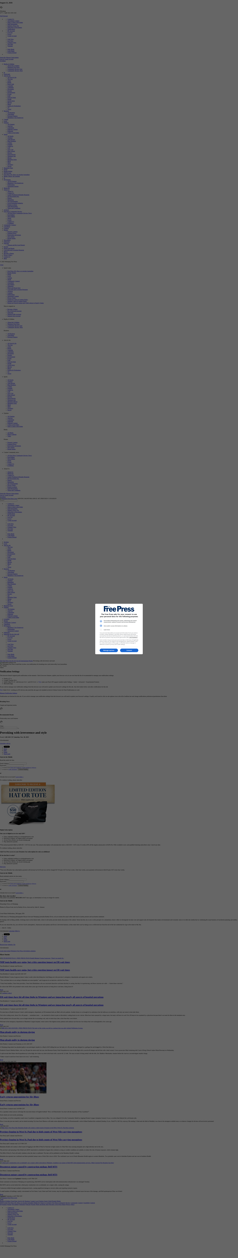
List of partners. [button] (133, 637)
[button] (119, 629)
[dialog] (119, 629)
